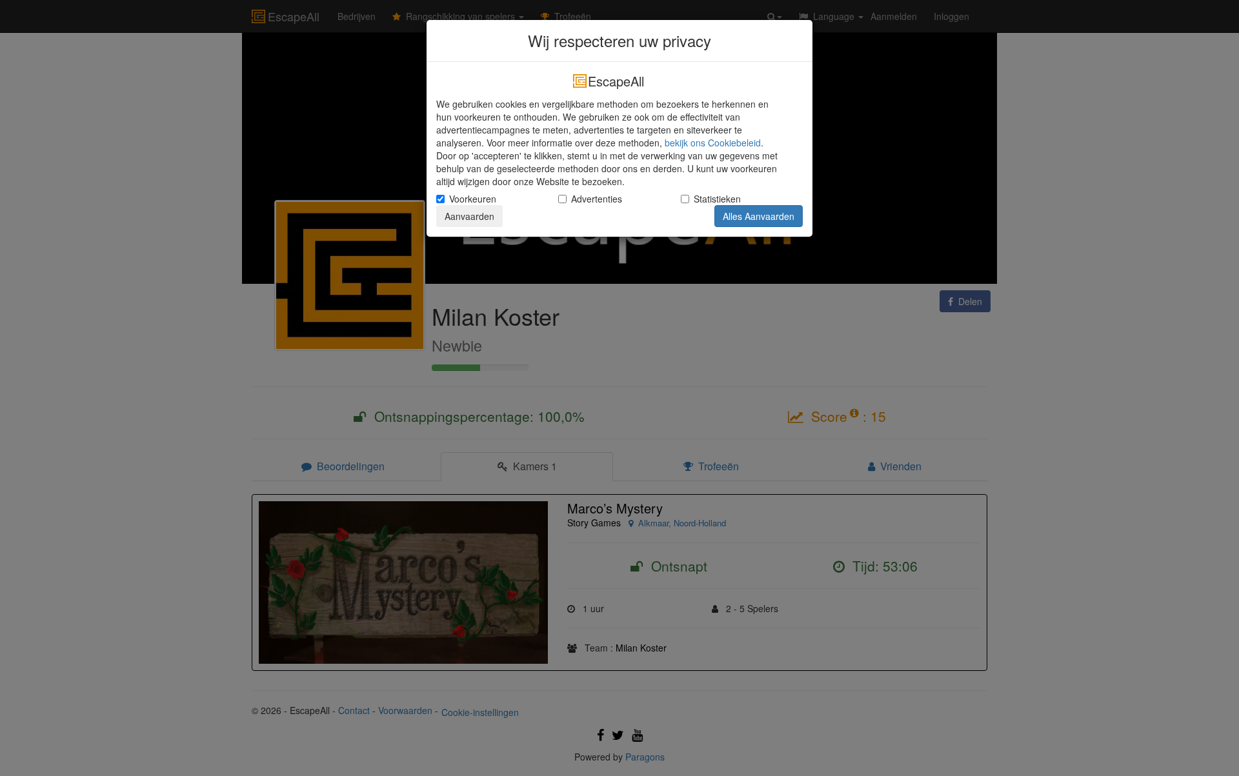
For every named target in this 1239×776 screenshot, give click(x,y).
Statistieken (717, 198)
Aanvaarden (469, 216)
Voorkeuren (472, 198)
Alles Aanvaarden (758, 216)
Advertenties (596, 198)
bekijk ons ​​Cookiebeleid (713, 142)
